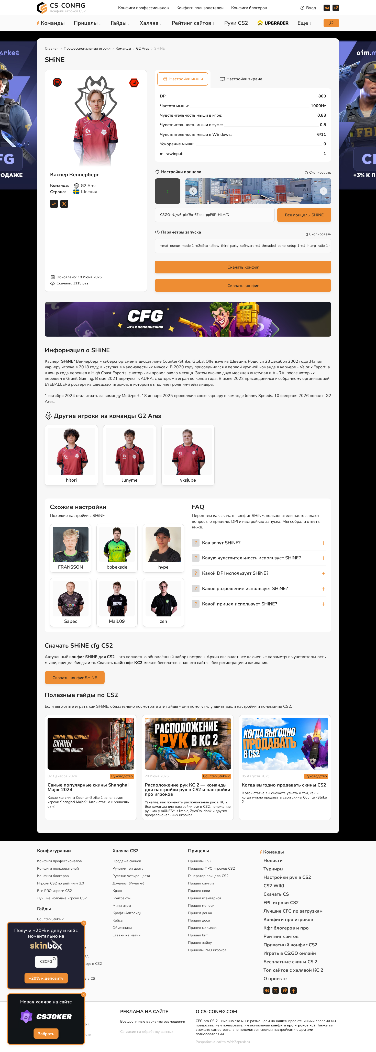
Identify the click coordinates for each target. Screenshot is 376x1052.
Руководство (122, 776)
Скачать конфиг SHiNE (74, 678)
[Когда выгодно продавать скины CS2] (285, 744)
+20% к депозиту (46, 978)
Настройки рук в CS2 (287, 877)
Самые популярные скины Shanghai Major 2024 (88, 787)
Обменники (122, 927)
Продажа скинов (127, 861)
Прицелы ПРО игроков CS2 (211, 868)
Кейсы (118, 920)
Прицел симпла (201, 883)
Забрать (46, 1033)
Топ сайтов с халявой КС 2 (293, 970)
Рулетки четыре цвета (131, 875)
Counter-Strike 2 (216, 776)
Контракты (121, 898)
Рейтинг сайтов (280, 936)
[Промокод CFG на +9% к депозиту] (188, 319)
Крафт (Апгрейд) (127, 913)
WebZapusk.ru (238, 1042)
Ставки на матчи (126, 935)
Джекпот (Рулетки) (128, 883)
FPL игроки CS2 (281, 903)
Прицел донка (200, 913)
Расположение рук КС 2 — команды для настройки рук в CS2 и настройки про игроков (187, 789)
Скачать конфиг (243, 267)
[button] (237, 200)
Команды (123, 48)
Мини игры (122, 905)
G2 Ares (142, 48)
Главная (52, 48)
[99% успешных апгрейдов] (273, 22)
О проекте (275, 979)
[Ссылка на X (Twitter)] (64, 204)
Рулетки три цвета (128, 868)
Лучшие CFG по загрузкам (293, 911)
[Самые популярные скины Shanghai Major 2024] (91, 744)
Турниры (273, 869)
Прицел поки (199, 890)
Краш (117, 890)
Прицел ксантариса (204, 898)
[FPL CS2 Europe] (134, 83)
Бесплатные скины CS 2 (290, 962)
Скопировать (320, 172)
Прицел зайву (200, 942)
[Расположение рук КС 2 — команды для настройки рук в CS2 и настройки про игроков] (188, 744)
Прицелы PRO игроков (207, 950)
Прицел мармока (202, 927)
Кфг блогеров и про (286, 928)
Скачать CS (276, 894)
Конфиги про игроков (288, 919)
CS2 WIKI (273, 886)
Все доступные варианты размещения (152, 1021)
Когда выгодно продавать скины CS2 (284, 785)
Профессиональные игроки (87, 48)
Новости (273, 860)
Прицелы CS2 (199, 861)
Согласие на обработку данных (146, 1031)
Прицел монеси (201, 905)
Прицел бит (198, 935)
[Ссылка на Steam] (54, 204)
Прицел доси (199, 920)
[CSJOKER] (46, 1016)
